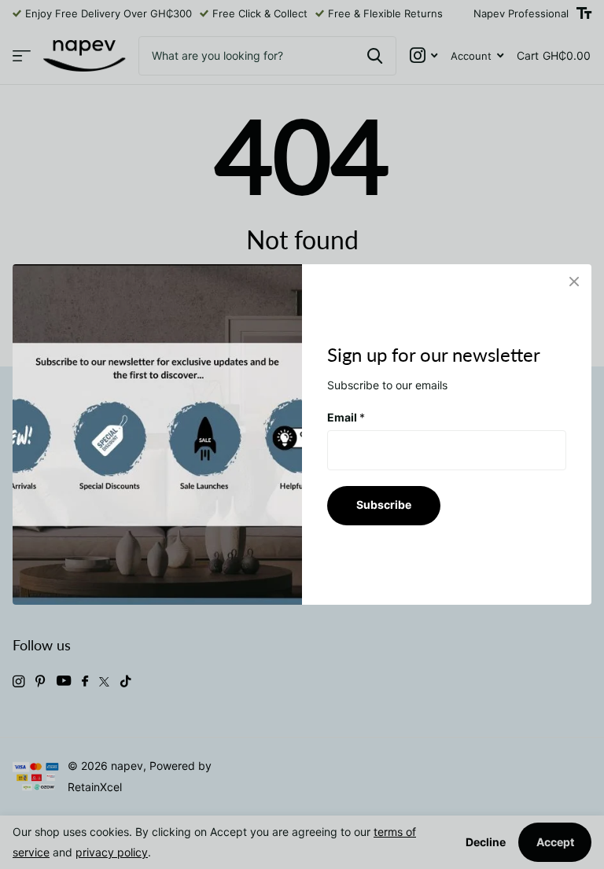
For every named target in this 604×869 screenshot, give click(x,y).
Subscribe (383, 504)
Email (346, 417)
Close (574, 281)
